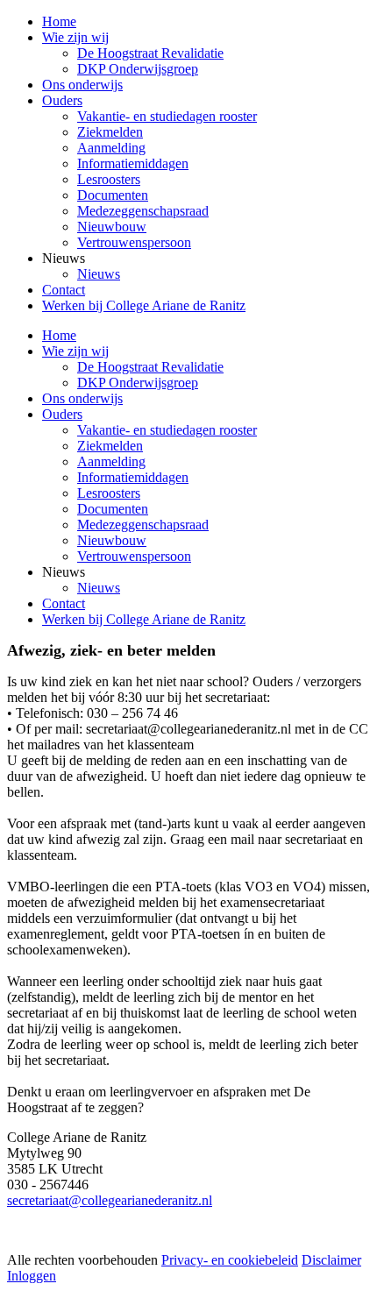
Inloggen (31, 1275)
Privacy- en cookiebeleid (229, 1259)
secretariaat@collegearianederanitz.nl (109, 1200)
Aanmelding (111, 461)
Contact (63, 603)
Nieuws (98, 587)
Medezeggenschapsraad (143, 524)
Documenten (112, 508)
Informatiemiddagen (132, 477)
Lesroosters (108, 493)
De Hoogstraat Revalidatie (150, 366)
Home (59, 335)
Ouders (62, 414)
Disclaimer (331, 1259)
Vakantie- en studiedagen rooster (167, 429)
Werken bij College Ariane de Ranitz (143, 619)
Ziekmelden (110, 445)
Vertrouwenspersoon (134, 556)
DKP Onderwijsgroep (137, 382)
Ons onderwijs (82, 398)
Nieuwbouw (111, 540)
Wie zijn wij (75, 351)
